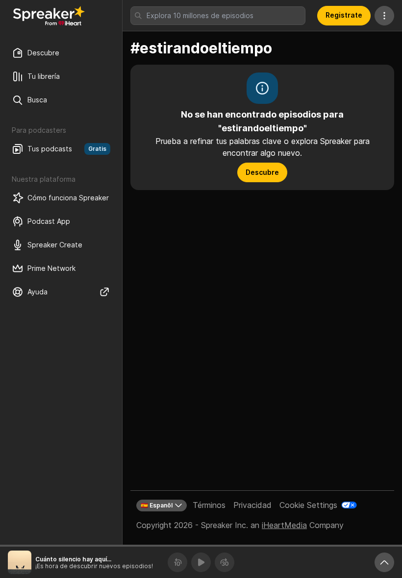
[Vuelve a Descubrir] (49, 15)
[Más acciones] (384, 15)
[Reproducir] (201, 562)
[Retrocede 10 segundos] (177, 562)
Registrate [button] (344, 15)
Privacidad (252, 505)
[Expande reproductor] (384, 562)
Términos (209, 505)
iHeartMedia (284, 525)
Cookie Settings (308, 505)
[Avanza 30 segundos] (224, 562)
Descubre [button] (262, 172)
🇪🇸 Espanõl (157, 505)
